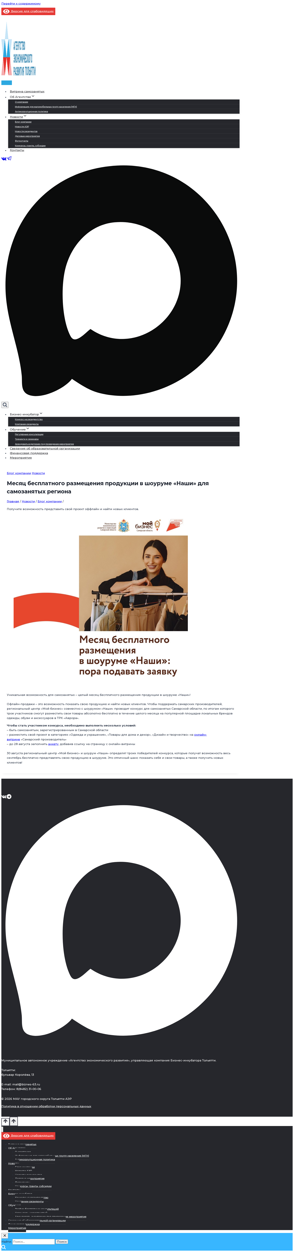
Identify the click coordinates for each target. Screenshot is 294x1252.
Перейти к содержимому (21, 3)
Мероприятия (21, 457)
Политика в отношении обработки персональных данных (46, 1106)
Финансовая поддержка (29, 453)
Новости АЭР (22, 126)
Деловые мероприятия (27, 136)
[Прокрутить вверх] (5, 1122)
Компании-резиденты (27, 424)
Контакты (17, 150)
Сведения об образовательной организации (45, 448)
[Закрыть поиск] (4, 1236)
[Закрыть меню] (2, 1129)
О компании (21, 102)
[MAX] (120, 399)
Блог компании (23, 122)
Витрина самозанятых (27, 91)
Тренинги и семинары (27, 439)
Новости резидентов (26, 131)
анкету (53, 744)
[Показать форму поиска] (5, 405)
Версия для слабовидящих (32, 11)
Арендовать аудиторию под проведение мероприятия (44, 444)
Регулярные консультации (29, 434)
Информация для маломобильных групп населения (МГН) (46, 106)
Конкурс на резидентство (29, 419)
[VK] (4, 160)
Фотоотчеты (21, 141)
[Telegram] (9, 160)
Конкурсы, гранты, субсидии (30, 145)
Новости (38, 473)
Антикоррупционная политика (31, 111)
